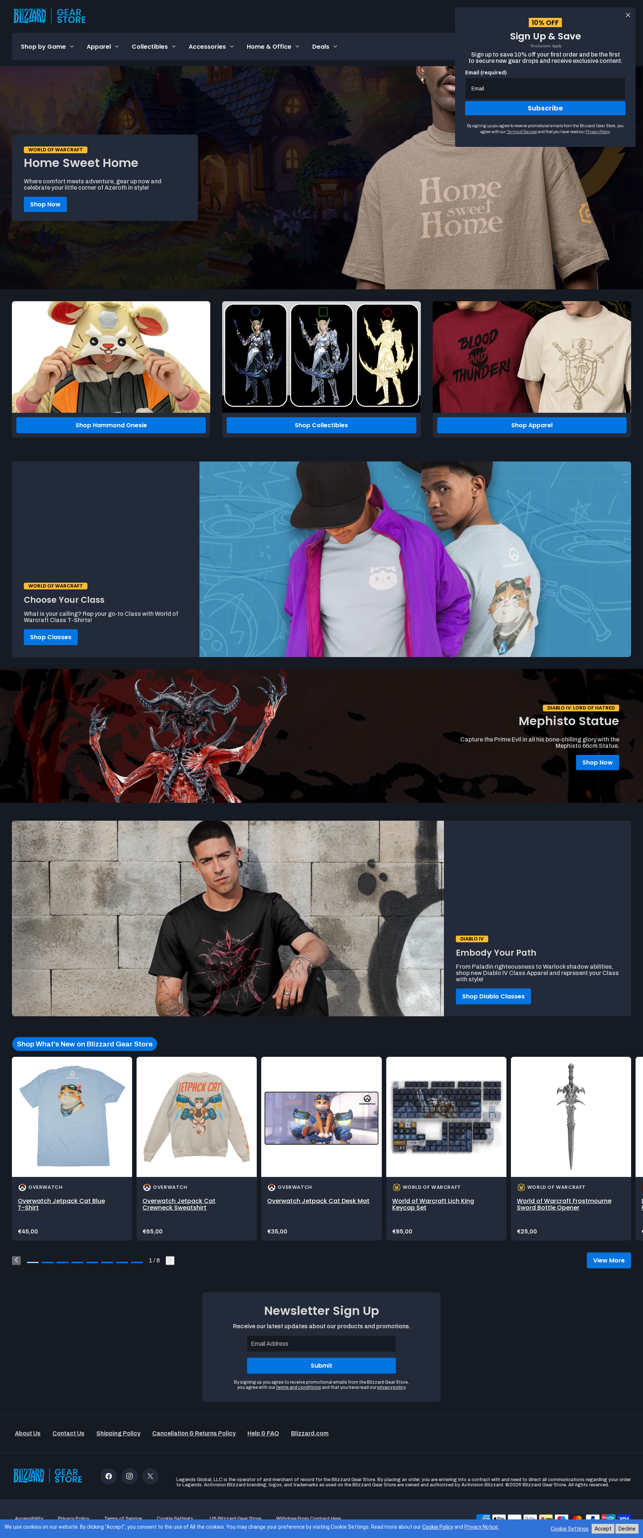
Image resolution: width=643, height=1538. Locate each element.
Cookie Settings (570, 1529)
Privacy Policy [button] (73, 1518)
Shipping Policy (118, 1433)
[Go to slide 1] (33, 1262)
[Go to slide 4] (77, 1262)
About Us (28, 1433)
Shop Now (45, 204)
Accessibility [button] (29, 1518)
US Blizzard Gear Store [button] (235, 1518)
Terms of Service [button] (123, 1518)
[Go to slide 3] (62, 1262)
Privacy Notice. (481, 1527)
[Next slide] (170, 1260)
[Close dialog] (628, 15)
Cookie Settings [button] (175, 1518)
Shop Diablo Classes (493, 996)
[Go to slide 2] (48, 1262)
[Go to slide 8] (137, 1262)
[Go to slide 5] (92, 1262)
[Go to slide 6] (107, 1262)
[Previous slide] (16, 1260)
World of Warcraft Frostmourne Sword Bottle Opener (564, 1204)
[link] (72, 1149)
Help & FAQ (263, 1433)
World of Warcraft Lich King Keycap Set (433, 1204)
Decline (627, 1529)
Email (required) (486, 72)
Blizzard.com (310, 1433)
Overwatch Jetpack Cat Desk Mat (318, 1201)
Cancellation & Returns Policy (194, 1433)
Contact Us (68, 1433)
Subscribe (545, 108)
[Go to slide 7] (122, 1262)
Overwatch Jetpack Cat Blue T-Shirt (61, 1204)
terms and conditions (298, 1387)
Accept (603, 1529)
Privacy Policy (598, 131)
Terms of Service (522, 131)
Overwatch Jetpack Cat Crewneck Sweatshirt (179, 1204)
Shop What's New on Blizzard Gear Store (85, 1044)
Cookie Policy (437, 1527)
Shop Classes (50, 637)
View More (609, 1260)
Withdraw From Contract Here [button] (308, 1518)
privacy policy (391, 1387)
